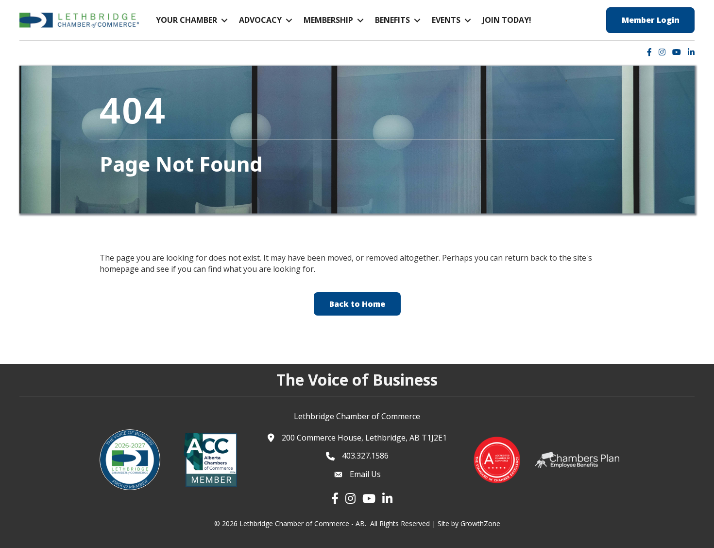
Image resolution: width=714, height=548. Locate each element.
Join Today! (506, 20)
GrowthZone (480, 523)
